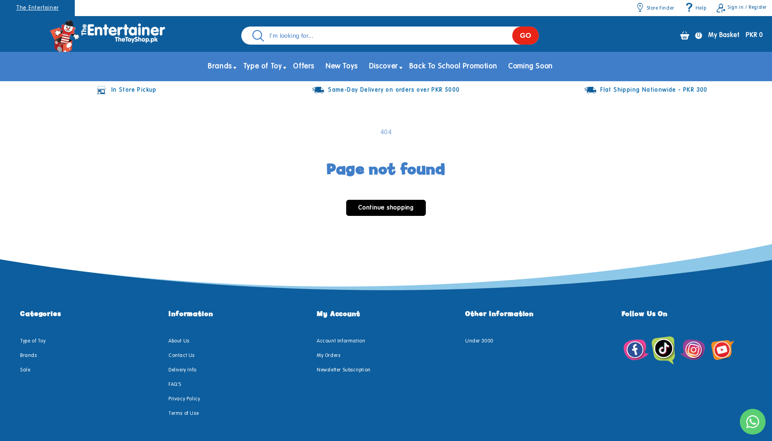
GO (525, 35)
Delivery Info (182, 370)
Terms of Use (183, 413)
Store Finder (660, 8)
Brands (28, 355)
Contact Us (181, 355)
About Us (178, 341)
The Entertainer (37, 8)
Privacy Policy (184, 399)
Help (701, 8)
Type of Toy (33, 341)
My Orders (328, 355)
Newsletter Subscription (344, 370)
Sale (25, 370)
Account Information (341, 341)
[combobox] (390, 36)
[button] (220, 66)
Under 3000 (479, 341)
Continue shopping (386, 208)
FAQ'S (174, 384)
